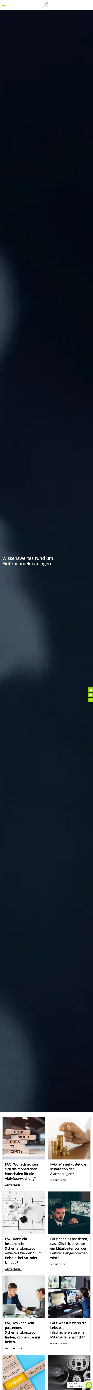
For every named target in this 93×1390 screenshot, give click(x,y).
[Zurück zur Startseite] (46, 5)
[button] (3, 5)
